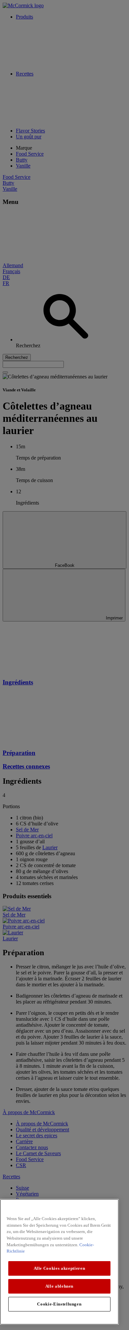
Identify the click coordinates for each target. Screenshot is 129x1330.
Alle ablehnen (59, 1286)
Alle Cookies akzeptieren (59, 1268)
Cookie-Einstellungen (59, 1304)
